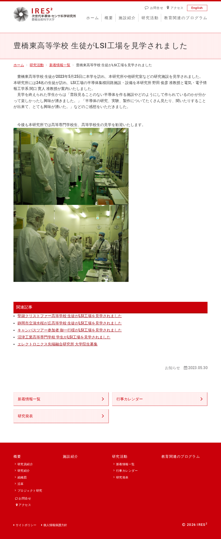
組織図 (22, 477)
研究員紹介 (25, 464)
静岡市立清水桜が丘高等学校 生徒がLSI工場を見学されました (70, 323)
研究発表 (25, 416)
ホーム (92, 18)
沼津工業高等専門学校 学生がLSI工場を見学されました (64, 337)
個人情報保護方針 (55, 525)
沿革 (21, 484)
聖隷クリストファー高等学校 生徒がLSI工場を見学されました (70, 316)
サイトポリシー (26, 525)
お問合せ (156, 8)
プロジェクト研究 (30, 490)
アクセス (177, 8)
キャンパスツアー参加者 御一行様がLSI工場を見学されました (70, 330)
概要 (109, 18)
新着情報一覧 (59, 65)
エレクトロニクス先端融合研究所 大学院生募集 (58, 344)
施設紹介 (127, 18)
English (197, 8)
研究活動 (150, 18)
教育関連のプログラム (186, 18)
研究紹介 (24, 470)
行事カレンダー (129, 399)
